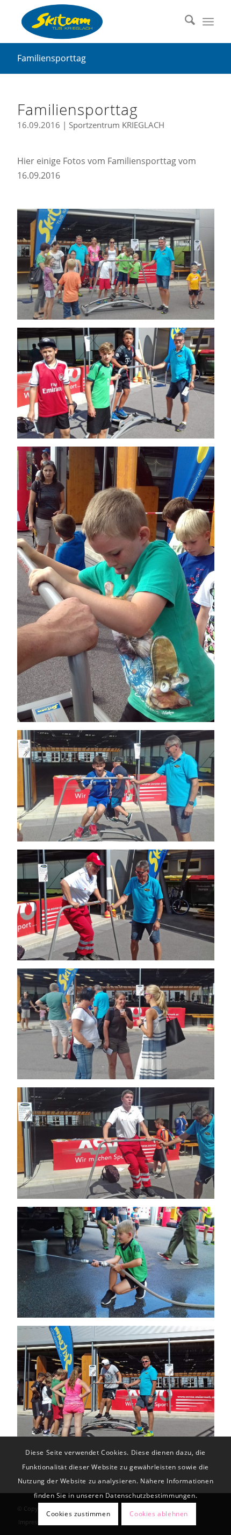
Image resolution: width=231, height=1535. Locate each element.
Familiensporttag (51, 58)
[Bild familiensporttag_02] (119, 789)
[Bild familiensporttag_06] (119, 1266)
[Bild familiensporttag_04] (119, 909)
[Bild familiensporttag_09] (119, 268)
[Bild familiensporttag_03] (119, 1146)
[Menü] (208, 21)
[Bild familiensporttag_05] (119, 387)
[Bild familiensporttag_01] (119, 1385)
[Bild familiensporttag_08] (119, 1027)
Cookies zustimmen (78, 1513)
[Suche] (184, 21)
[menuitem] (184, 21)
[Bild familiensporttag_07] (119, 588)
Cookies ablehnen (158, 1513)
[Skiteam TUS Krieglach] (95, 21)
